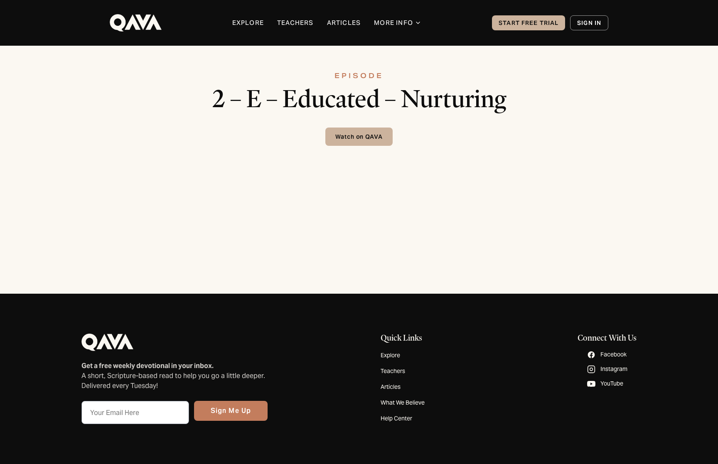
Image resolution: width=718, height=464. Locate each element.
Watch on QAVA (359, 136)
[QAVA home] (136, 23)
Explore (390, 355)
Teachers (393, 371)
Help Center (396, 418)
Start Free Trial (528, 23)
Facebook (613, 354)
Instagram (613, 369)
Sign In (589, 23)
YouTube (611, 383)
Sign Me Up (231, 410)
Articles (391, 386)
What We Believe (403, 402)
